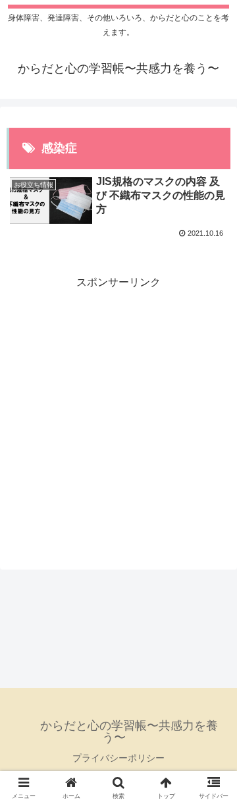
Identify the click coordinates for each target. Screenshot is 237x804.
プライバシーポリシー (118, 758)
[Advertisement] (118, 410)
